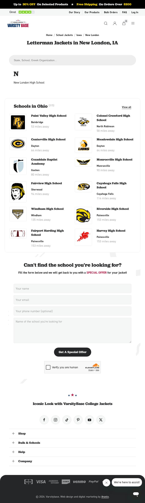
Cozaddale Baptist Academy (44, 162)
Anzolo (105, 496)
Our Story (74, 12)
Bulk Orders (111, 12)
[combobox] (72, 60)
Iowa (79, 35)
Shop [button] (22, 433)
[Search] (105, 23)
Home (49, 35)
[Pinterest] (78, 419)
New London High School (29, 82)
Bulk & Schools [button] (29, 443)
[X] (100, 419)
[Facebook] (44, 419)
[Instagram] (55, 419)
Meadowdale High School (115, 139)
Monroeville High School (114, 159)
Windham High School (47, 209)
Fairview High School (46, 183)
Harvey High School (111, 231)
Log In (134, 12)
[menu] (132, 23)
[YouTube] (89, 419)
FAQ (124, 12)
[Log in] (114, 23)
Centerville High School (48, 139)
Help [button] (21, 452)
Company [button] (25, 461)
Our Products (92, 12)
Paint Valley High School (48, 116)
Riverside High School (113, 209)
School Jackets (64, 35)
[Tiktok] (66, 419)
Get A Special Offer (72, 352)
